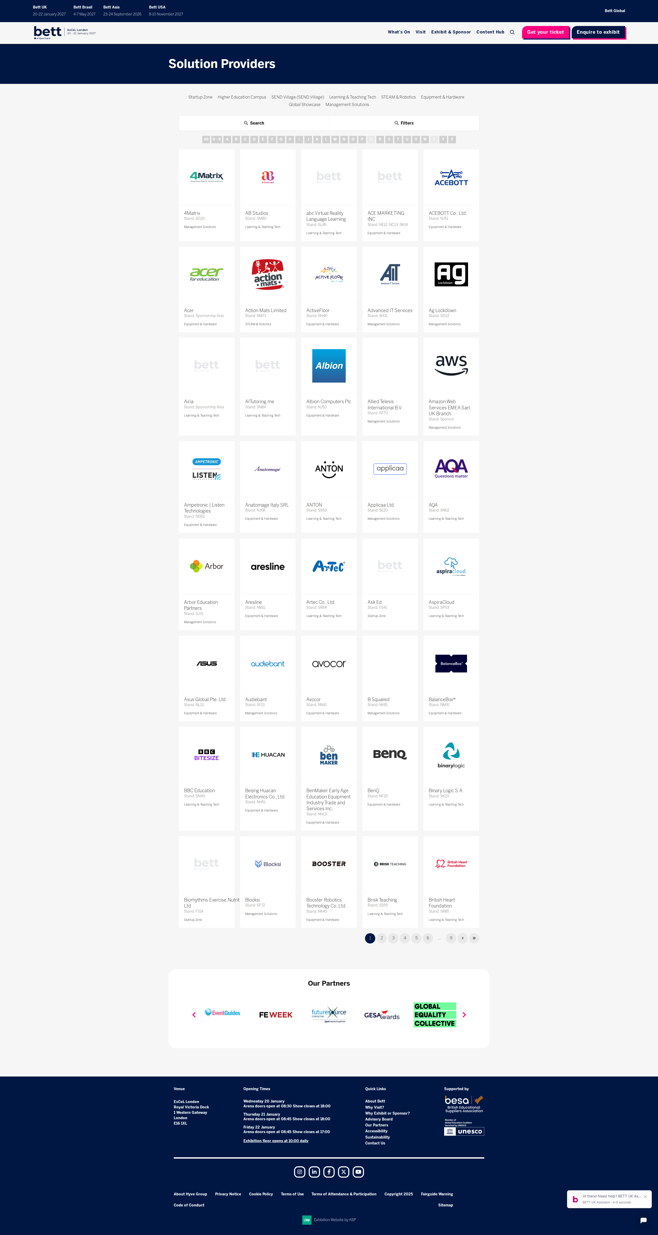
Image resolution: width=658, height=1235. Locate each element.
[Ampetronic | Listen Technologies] (206, 469)
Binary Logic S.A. (446, 790)
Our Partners (376, 1125)
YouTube (358, 1172)
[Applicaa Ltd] (390, 469)
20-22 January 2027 (49, 14)
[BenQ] (390, 754)
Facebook (329, 1172)
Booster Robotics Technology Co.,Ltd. (326, 903)
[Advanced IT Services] (390, 274)
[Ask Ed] (390, 566)
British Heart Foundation (442, 903)
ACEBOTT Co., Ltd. (448, 213)
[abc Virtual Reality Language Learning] (329, 177)
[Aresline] (268, 566)
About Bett (375, 1101)
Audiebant (256, 699)
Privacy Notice (228, 1194)
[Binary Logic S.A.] (451, 754)
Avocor (313, 699)
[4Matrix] (206, 177)
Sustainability (377, 1137)
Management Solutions (200, 227)
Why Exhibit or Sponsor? (387, 1113)
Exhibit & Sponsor (451, 32)
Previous (194, 1015)
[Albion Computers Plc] (329, 365)
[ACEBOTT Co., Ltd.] (451, 177)
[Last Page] (474, 938)
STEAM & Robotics (258, 324)
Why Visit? (374, 1107)
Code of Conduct (189, 1205)
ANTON (314, 505)
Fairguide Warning (437, 1194)
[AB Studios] (268, 177)
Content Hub (491, 32)
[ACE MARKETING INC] (390, 177)
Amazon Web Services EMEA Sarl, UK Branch (450, 408)
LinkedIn (314, 1172)
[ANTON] (329, 469)
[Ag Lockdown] (451, 274)
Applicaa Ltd (381, 505)
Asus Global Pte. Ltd (205, 699)
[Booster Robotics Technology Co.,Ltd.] (329, 864)
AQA (433, 505)
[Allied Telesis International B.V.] (390, 365)
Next (464, 1015)
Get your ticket (545, 32)
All (206, 139)
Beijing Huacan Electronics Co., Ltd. (265, 793)
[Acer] (206, 274)
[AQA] (451, 469)
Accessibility (376, 1131)
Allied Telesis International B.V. (385, 404)
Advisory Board (379, 1119)
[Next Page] (463, 938)
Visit (421, 32)
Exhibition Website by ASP (335, 1220)
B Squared (379, 699)
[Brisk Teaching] (390, 864)
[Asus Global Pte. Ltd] (206, 663)
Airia (189, 401)
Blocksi (252, 900)
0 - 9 (217, 139)
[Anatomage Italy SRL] (268, 469)
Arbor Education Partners (201, 605)
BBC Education (199, 790)
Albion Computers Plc (328, 401)
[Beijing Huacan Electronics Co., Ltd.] (268, 754)
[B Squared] (390, 663)
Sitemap (445, 1205)
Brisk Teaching (382, 900)
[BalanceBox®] (451, 663)
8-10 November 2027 (166, 14)
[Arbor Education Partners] (206, 566)
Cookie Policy (261, 1194)
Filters (407, 123)
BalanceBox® (442, 699)
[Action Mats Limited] (268, 274)
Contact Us (375, 1143)
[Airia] (206, 365)
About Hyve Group (190, 1194)
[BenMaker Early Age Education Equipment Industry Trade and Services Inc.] (329, 754)
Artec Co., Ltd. (321, 602)
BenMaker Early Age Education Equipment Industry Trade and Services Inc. (328, 799)
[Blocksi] (268, 864)
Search (513, 32)
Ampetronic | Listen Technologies (204, 508)
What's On (399, 32)
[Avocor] (329, 663)
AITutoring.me (259, 401)
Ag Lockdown (442, 310)
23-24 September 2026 (122, 14)
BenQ (373, 790)
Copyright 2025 (399, 1194)
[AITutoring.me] (268, 365)
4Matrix (192, 213)
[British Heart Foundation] (451, 864)
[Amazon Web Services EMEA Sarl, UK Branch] (451, 365)
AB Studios (256, 213)
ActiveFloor (318, 310)
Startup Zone (377, 616)
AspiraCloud (441, 602)
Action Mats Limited (266, 310)
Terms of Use (292, 1194)
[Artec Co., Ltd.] (329, 566)
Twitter (343, 1172)
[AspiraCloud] (451, 566)
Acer (189, 310)
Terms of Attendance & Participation (344, 1194)
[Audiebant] (268, 663)
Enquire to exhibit (598, 32)
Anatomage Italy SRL (267, 505)
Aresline (253, 602)
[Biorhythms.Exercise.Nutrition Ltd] (206, 864)
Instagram (299, 1172)
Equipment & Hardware (384, 233)
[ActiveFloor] (329, 274)
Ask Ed (375, 602)
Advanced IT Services (390, 310)
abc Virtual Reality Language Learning (326, 216)
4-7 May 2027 (85, 14)
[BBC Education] (206, 754)
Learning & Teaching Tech (262, 227)
